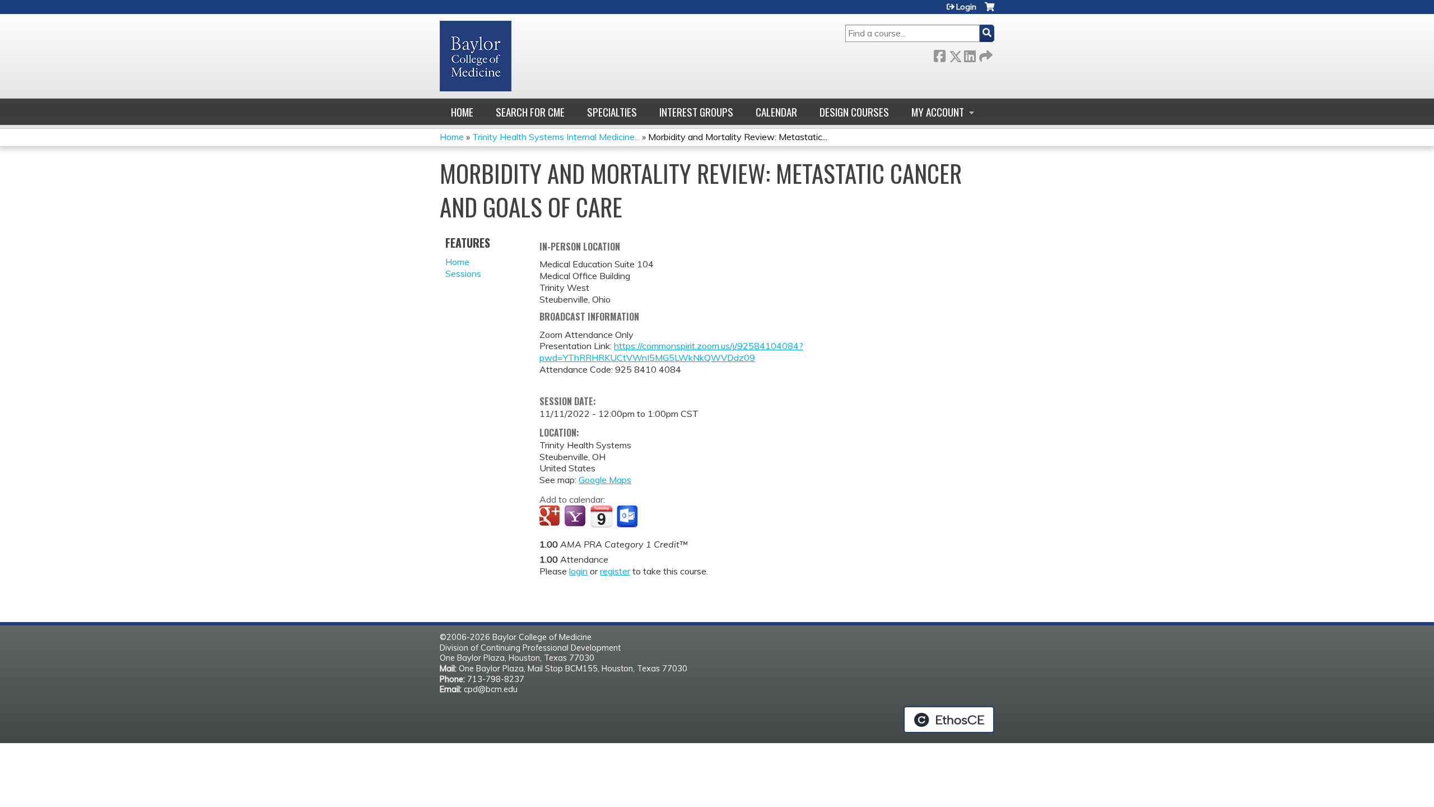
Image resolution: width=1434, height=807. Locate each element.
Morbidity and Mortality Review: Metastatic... (737, 136)
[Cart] (989, 11)
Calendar (776, 112)
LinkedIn (969, 54)
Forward (984, 54)
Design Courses (854, 112)
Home (462, 112)
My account (937, 112)
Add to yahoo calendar (576, 516)
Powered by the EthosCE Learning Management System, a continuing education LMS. (949, 719)
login (578, 571)
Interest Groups (696, 112)
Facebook (939, 54)
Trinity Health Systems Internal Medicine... (556, 136)
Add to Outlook (628, 516)
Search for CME (530, 112)
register (615, 571)
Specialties (612, 112)
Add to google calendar (550, 516)
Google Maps (605, 479)
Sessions (463, 273)
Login (966, 7)
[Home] (475, 56)
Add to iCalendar (601, 516)
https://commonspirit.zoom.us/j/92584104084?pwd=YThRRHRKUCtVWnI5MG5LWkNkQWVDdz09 (671, 351)
